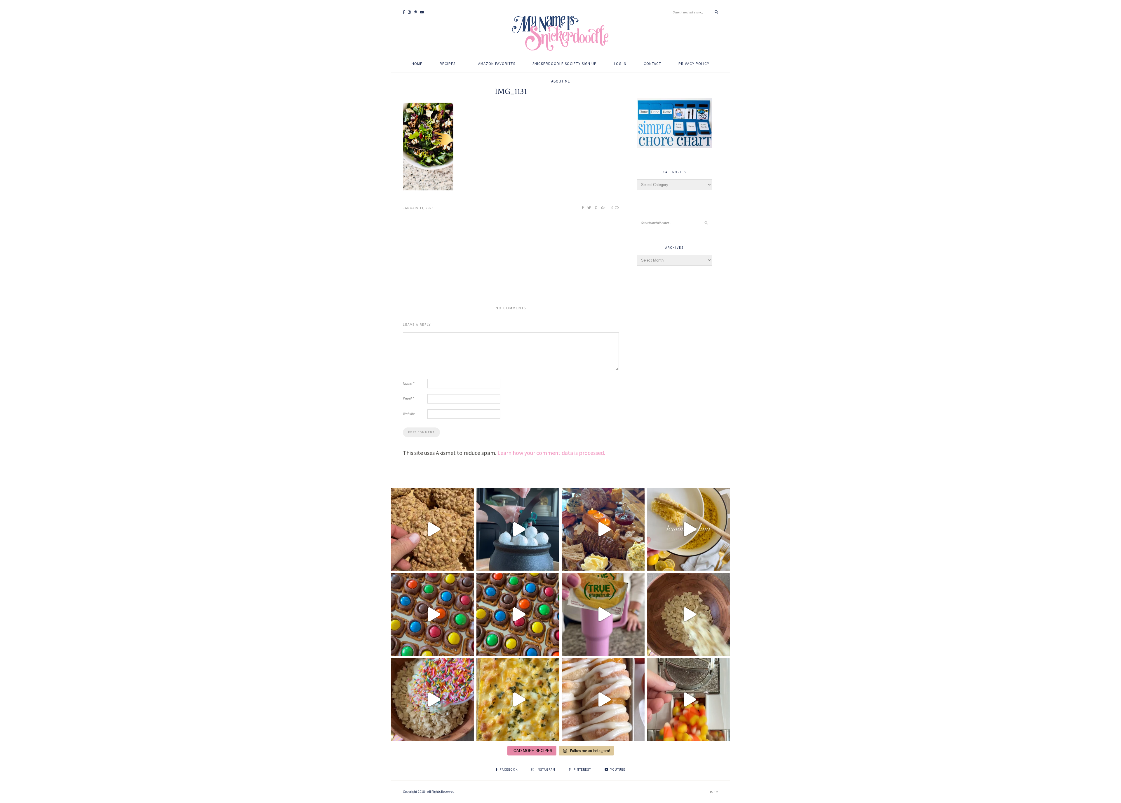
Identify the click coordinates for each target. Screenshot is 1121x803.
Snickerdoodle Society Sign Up (564, 63)
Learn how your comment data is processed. (551, 452)
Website (409, 413)
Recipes (447, 63)
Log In (620, 63)
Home (417, 63)
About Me (560, 81)
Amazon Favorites (496, 63)
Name (408, 383)
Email (408, 398)
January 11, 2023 (418, 208)
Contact (652, 63)
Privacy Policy (693, 63)
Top (713, 792)
